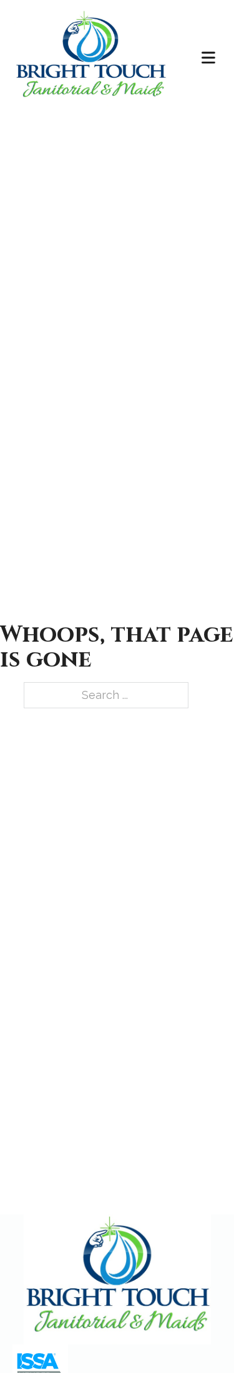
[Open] (208, 58)
